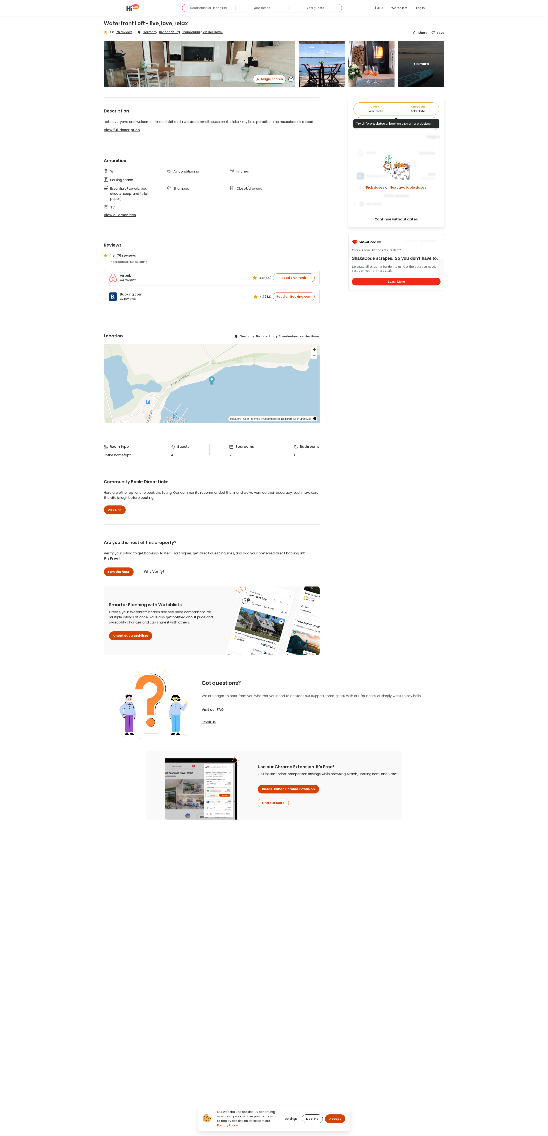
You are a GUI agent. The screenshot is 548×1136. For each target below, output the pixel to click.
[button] (378, 8)
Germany (150, 32)
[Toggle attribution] (314, 418)
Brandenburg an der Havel (202, 32)
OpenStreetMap (302, 418)
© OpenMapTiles (270, 418)
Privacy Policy (227, 1125)
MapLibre (235, 418)
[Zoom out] (314, 356)
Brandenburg (169, 32)
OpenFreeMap (251, 418)
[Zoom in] (314, 349)
